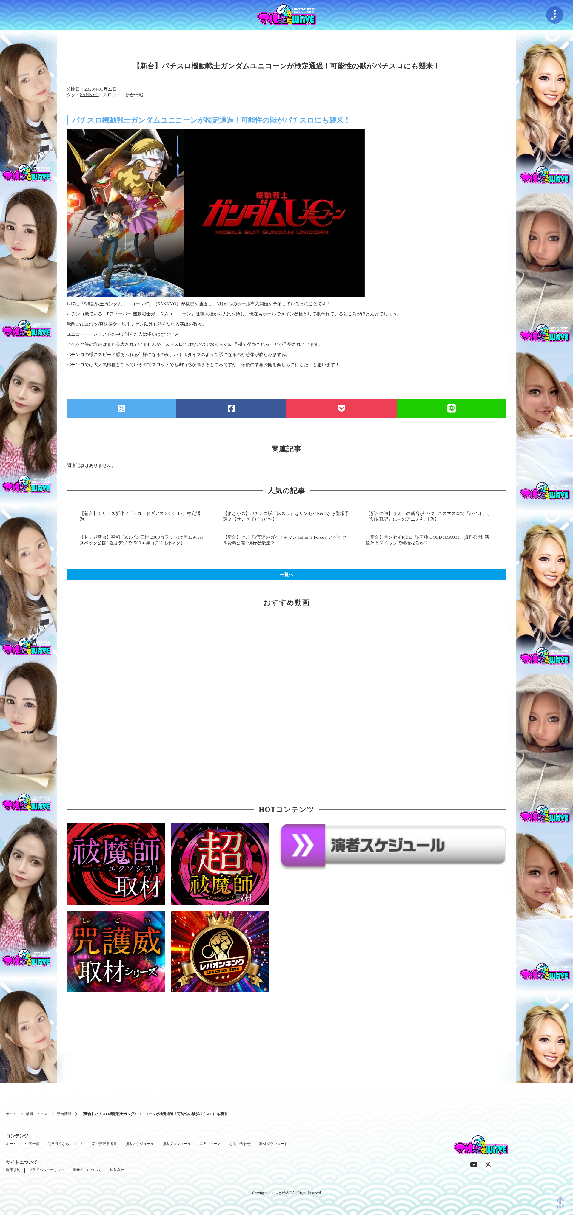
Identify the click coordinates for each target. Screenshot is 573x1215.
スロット (112, 94)
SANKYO (89, 94)
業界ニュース (36, 1114)
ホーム (11, 1114)
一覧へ (286, 574)
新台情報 (134, 94)
